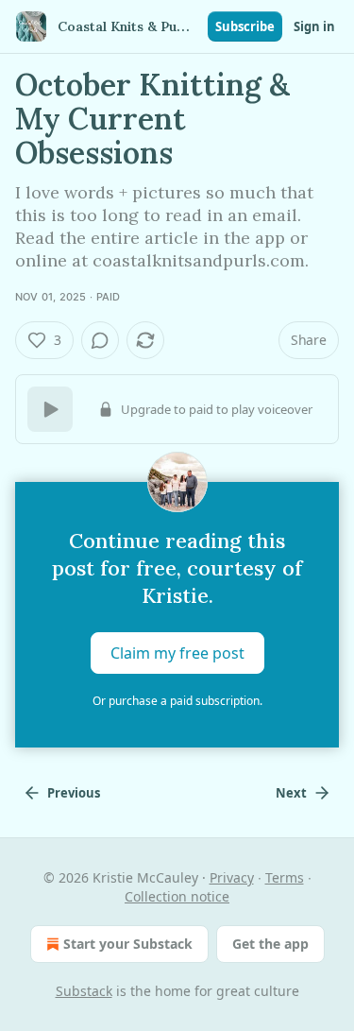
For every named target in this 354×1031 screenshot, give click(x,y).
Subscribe (245, 26)
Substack (84, 991)
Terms (284, 877)
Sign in (314, 26)
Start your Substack (128, 944)
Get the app (270, 944)
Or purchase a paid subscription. (177, 701)
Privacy (232, 877)
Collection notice (177, 896)
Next (291, 792)
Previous (73, 792)
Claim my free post (177, 653)
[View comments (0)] (100, 340)
